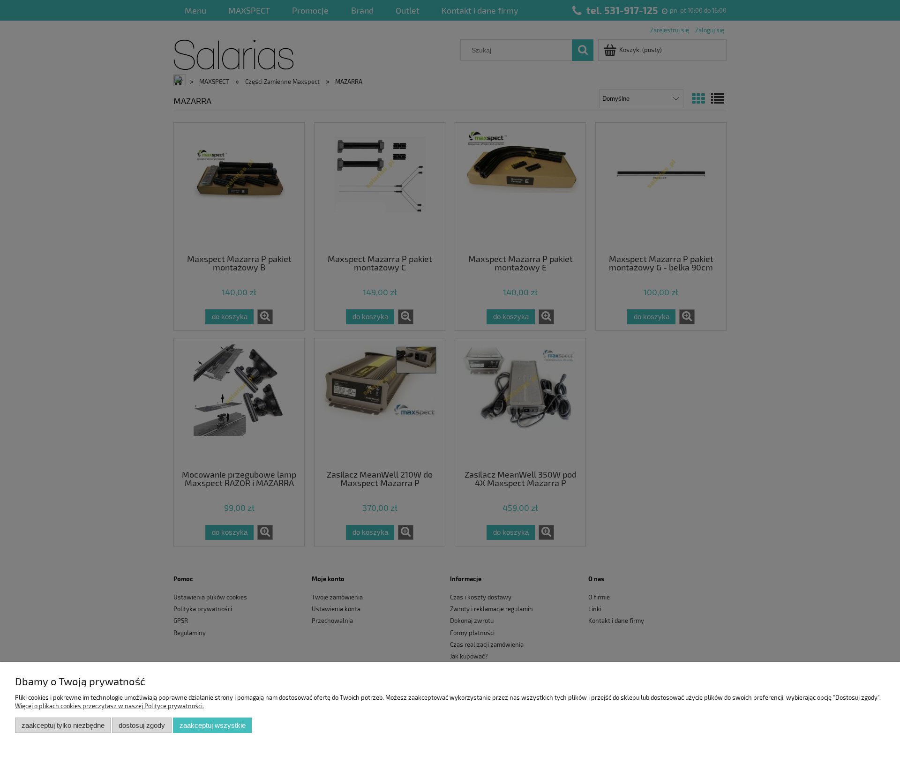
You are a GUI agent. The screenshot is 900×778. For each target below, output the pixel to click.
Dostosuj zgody (142, 725)
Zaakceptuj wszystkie (213, 725)
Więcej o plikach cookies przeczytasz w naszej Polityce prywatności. (109, 706)
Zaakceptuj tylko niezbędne (63, 725)
